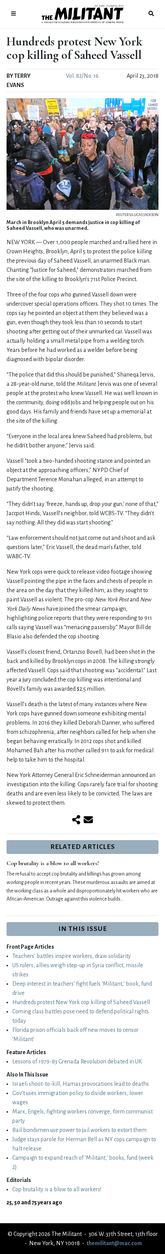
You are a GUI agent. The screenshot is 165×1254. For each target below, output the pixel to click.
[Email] (88, 820)
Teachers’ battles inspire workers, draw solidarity (71, 956)
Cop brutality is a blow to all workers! (53, 863)
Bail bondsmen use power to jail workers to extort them (79, 1130)
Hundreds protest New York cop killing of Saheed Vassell (81, 1002)
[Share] (76, 820)
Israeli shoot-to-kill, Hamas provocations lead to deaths (80, 1084)
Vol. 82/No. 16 (82, 76)
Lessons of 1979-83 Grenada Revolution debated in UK (77, 1061)
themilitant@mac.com (114, 1243)
